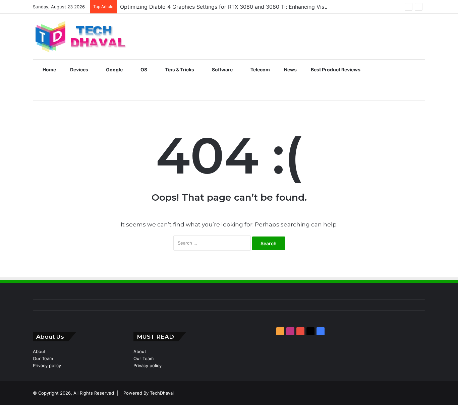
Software (222, 69)
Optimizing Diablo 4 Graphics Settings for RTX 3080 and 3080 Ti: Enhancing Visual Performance (243, 6)
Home (49, 69)
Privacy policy (47, 365)
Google (114, 69)
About (39, 351)
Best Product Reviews (335, 69)
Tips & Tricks (179, 69)
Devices (78, 69)
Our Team (43, 358)
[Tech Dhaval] (80, 36)
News (290, 69)
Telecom (259, 69)
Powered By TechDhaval (148, 393)
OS (143, 69)
